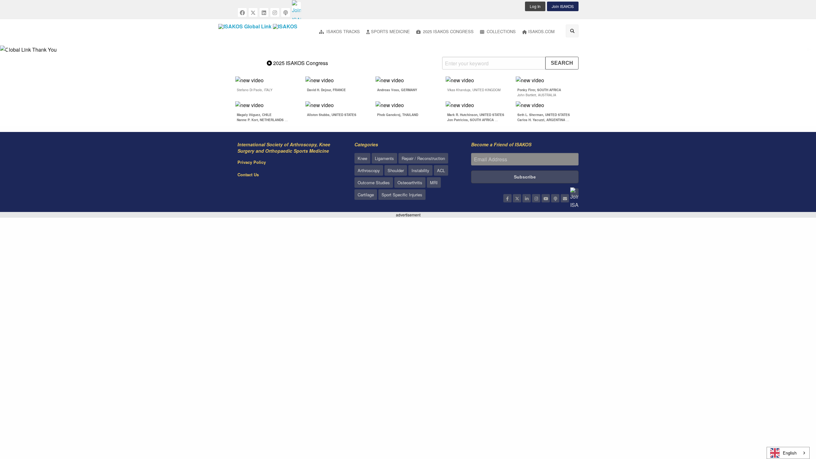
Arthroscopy (369, 170)
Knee (362, 158)
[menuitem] (339, 32)
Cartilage (366, 195)
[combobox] (788, 453)
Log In (535, 6)
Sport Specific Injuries (402, 195)
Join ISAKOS (563, 6)
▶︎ (811, 52)
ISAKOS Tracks (342, 31)
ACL (441, 170)
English (790, 453)
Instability (420, 170)
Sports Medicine (390, 31)
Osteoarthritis (409, 182)
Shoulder (396, 170)
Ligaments (384, 158)
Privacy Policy (251, 162)
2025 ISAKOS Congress (448, 31)
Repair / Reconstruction (423, 158)
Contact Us (248, 174)
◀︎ (9, 52)
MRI (434, 182)
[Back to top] (795, 419)
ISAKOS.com (541, 31)
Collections (500, 31)
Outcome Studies (374, 182)
